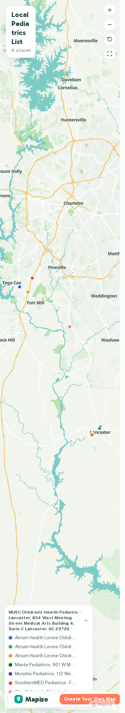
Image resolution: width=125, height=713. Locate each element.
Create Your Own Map (90, 699)
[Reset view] (110, 39)
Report (105, 705)
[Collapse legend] (86, 620)
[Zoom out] (110, 24)
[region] (60, 356)
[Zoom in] (110, 10)
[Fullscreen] (110, 54)
